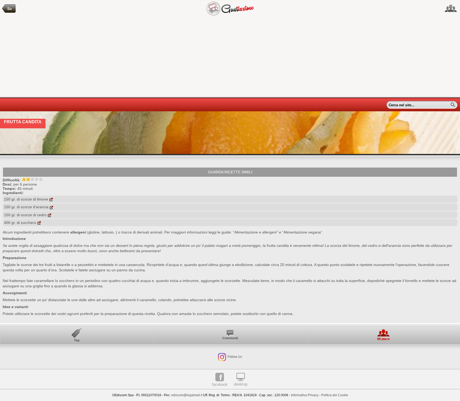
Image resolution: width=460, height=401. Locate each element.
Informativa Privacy (304, 395)
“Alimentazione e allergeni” (255, 232)
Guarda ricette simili (230, 172)
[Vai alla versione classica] (241, 388)
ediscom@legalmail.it (186, 395)
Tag (76, 340)
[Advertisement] (230, 57)
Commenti (230, 338)
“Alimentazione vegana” (302, 232)
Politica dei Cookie (334, 395)
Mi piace (383, 339)
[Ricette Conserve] (9, 8)
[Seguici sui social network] (451, 9)
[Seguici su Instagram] (222, 357)
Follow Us (234, 357)
